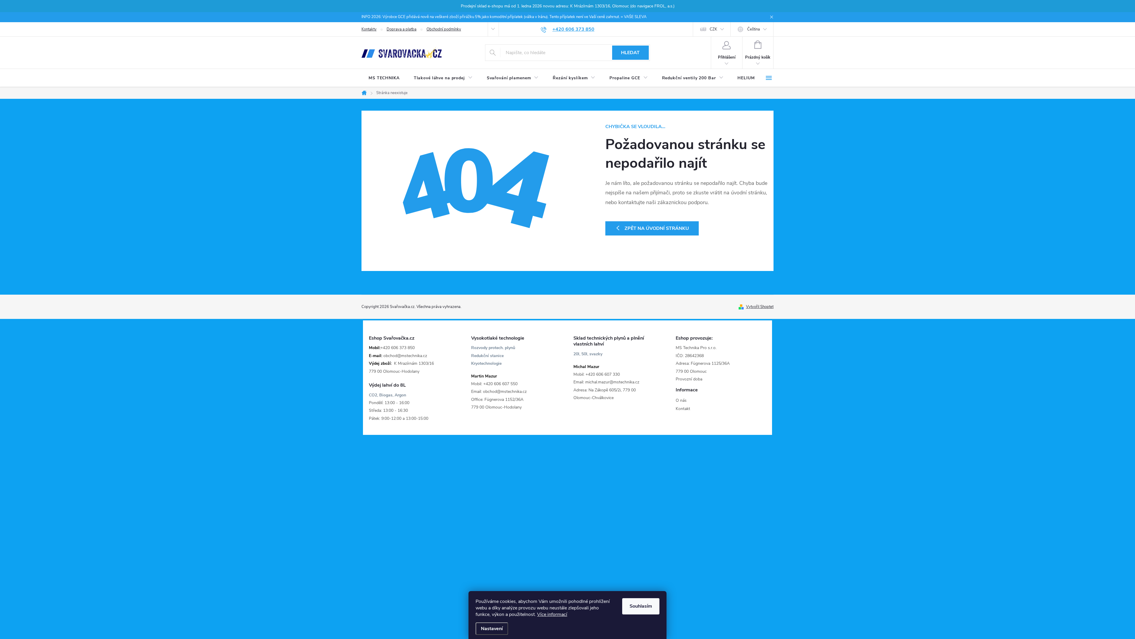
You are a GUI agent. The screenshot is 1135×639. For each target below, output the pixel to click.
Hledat (630, 52)
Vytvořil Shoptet (760, 306)
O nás (681, 400)
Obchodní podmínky (444, 29)
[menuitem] (384, 78)
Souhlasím (641, 606)
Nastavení (492, 628)
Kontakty (369, 29)
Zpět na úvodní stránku (657, 228)
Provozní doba (689, 379)
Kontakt (683, 409)
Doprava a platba (401, 29)
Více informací (552, 614)
